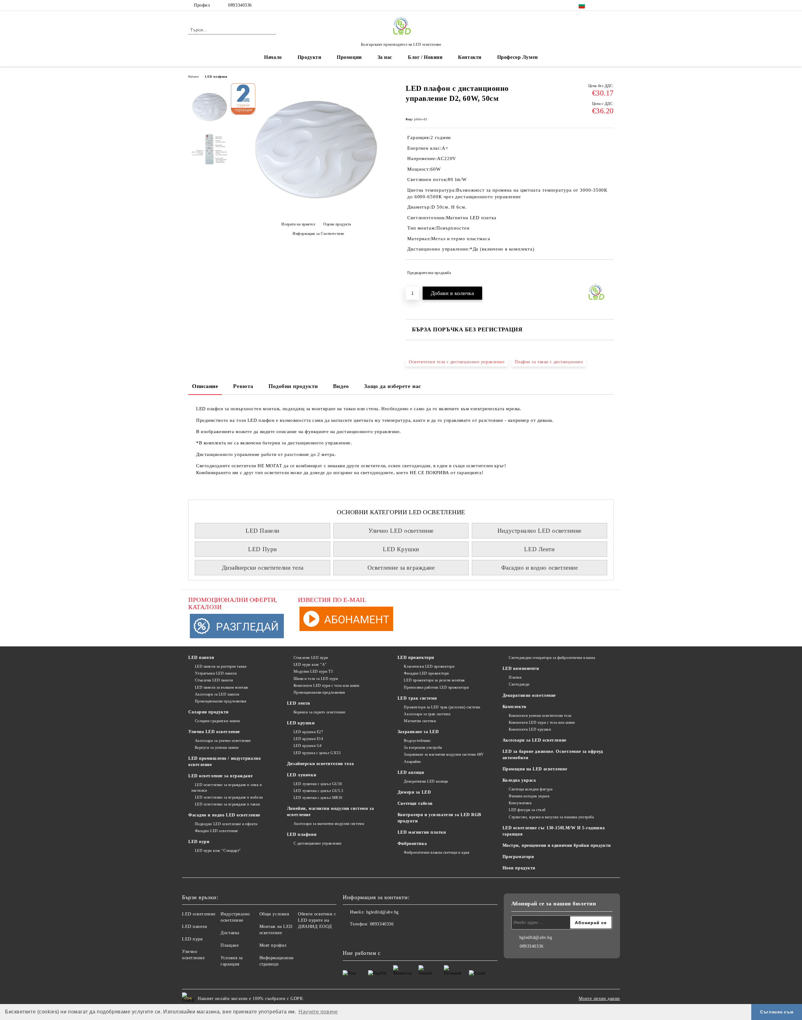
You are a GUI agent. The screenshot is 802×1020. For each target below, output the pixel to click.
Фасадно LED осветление (216, 831)
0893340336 (240, 5)
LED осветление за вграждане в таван (227, 804)
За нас (385, 57)
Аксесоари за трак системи (427, 714)
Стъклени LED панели (214, 680)
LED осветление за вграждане (220, 776)
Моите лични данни (599, 998)
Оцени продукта (337, 224)
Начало (273, 57)
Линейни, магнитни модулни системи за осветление (330, 811)
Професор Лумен (517, 57)
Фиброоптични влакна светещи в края (436, 852)
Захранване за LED (418, 731)
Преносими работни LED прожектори (436, 687)
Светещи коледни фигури (530, 789)
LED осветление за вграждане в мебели (229, 797)
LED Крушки (401, 549)
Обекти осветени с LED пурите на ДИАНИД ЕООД (317, 920)
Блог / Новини (425, 57)
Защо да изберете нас (392, 386)
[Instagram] (610, 5)
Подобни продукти (293, 386)
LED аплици (411, 772)
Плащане (230, 945)
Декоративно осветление (529, 695)
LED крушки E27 (308, 732)
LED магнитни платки (422, 832)
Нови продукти (519, 868)
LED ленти (298, 703)
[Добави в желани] (609, 273)
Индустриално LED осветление (539, 530)
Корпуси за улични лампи (216, 747)
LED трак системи (417, 698)
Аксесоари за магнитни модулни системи (329, 823)
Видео (341, 386)
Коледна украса (519, 780)
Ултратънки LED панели (216, 673)
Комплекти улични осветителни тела (540, 715)
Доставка (230, 932)
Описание (205, 386)
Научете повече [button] (318, 1011)
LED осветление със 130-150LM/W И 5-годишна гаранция (554, 831)
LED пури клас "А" (310, 664)
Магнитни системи (420, 721)
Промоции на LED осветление (535, 769)
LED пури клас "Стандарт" (218, 850)
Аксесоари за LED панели (217, 694)
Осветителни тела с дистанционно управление (457, 362)
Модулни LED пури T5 (313, 671)
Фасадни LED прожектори (426, 673)
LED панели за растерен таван (220, 666)
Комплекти (514, 706)
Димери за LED (414, 792)
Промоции (349, 57)
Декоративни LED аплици (426, 781)
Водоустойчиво (417, 740)
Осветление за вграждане (401, 567)
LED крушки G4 (308, 745)
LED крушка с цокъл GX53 (317, 753)
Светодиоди (519, 684)
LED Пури (262, 549)
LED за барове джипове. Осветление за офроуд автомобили (553, 754)
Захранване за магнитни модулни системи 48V (444, 754)
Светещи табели (415, 803)
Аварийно (412, 761)
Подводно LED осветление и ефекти (226, 824)
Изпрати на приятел (298, 224)
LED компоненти (521, 668)
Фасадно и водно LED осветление (224, 815)
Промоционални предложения (221, 701)
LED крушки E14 (308, 739)
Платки (515, 677)
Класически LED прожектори (429, 666)
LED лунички (301, 775)
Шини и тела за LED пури (316, 678)
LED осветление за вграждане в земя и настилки (226, 787)
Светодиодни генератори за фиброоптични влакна (552, 657)
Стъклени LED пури (311, 657)
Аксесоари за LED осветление (534, 740)
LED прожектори (416, 657)
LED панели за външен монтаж (221, 687)
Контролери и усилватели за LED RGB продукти (439, 817)
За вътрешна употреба (423, 747)
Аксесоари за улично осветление (223, 740)
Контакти (469, 57)
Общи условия (274, 914)
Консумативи (520, 803)
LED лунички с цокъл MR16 (318, 797)
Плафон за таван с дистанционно (549, 362)
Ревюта (243, 386)
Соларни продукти (208, 712)
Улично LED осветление (401, 530)
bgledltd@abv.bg (382, 912)
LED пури (198, 841)
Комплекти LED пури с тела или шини (326, 685)
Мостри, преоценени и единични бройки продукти (557, 845)
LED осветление (199, 914)
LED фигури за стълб (527, 810)
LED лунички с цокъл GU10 (318, 784)
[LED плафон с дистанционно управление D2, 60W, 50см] (316, 213)
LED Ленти (539, 549)
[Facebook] (600, 5)
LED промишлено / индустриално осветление (224, 761)
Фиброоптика (412, 843)
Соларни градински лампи (217, 721)
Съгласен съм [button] (776, 1011)
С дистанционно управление (318, 843)
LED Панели (262, 530)
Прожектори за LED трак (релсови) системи (442, 707)
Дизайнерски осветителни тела (263, 567)
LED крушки (301, 723)
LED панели (201, 657)
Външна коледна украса (529, 796)
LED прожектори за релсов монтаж (434, 680)
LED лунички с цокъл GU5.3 (318, 791)
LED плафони (216, 76)
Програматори (518, 856)
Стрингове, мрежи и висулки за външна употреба (551, 817)
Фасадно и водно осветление (539, 567)
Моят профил (273, 945)
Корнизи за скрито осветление (319, 712)
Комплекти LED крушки (530, 729)
